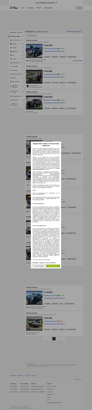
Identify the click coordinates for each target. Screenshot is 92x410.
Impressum (42, 262)
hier (48, 169)
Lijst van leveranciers (51, 262)
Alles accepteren (53, 266)
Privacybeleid (35, 262)
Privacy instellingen (39, 266)
